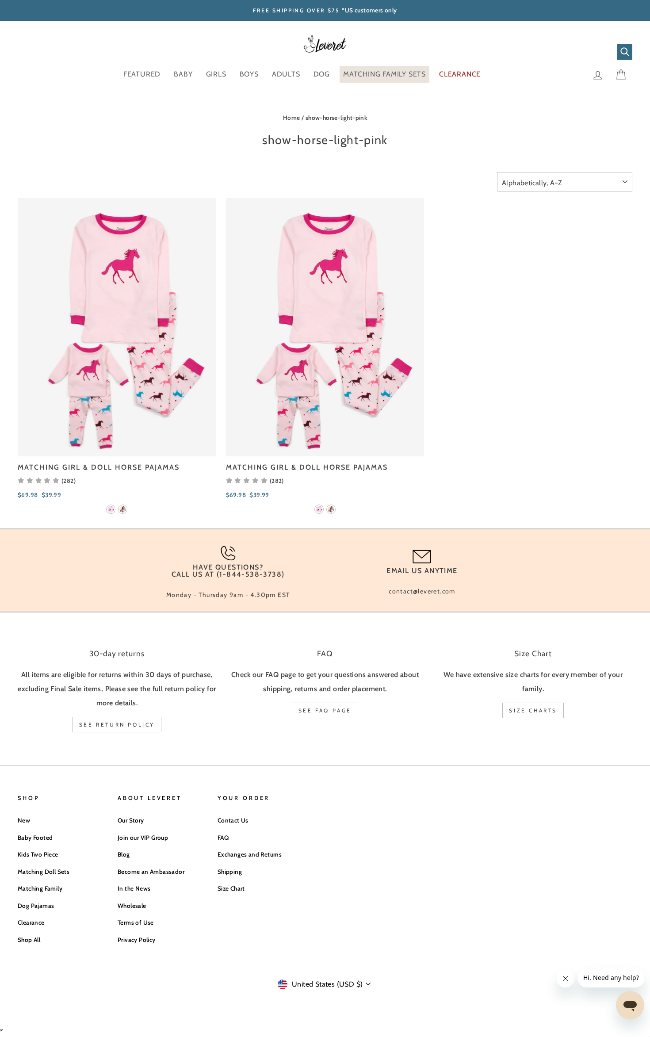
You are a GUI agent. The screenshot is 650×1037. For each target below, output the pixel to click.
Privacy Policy (137, 939)
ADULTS (286, 74)
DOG (322, 74)
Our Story (131, 820)
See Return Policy (117, 724)
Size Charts (533, 710)
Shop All (29, 939)
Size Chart (231, 888)
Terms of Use (136, 922)
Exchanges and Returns (250, 854)
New (24, 820)
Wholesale (132, 905)
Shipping (230, 871)
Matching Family (40, 888)
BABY (183, 74)
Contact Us (233, 820)
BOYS (249, 74)
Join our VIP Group (143, 837)
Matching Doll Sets (43, 871)
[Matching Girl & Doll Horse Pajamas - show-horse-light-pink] (111, 509)
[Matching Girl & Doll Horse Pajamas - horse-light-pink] (123, 509)
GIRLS (216, 74)
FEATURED (142, 74)
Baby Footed (35, 837)
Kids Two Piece (38, 854)
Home (291, 117)
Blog (124, 854)
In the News (134, 888)
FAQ (223, 837)
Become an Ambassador (151, 871)
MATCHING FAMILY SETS (384, 74)
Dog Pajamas (36, 905)
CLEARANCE (460, 74)
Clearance (31, 922)
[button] (47, 480)
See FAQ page (325, 710)
